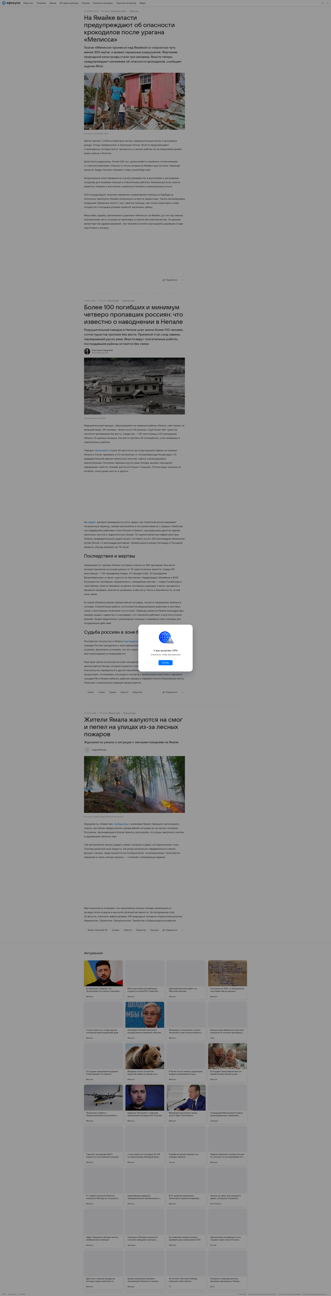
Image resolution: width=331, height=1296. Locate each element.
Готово (165, 663)
